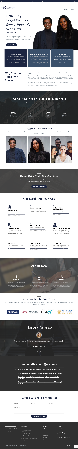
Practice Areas (45, 435)
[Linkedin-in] (72, 1)
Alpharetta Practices (69, 4)
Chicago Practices (42, 4)
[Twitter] (74, 1)
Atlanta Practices (55, 4)
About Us (44, 430)
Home (26, 4)
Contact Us (73, 9)
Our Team (44, 432)
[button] (37, 351)
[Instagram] (76, 1)
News (65, 9)
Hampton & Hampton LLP (10, 426)
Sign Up (61, 432)
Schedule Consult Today (39, 416)
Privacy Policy (45, 439)
